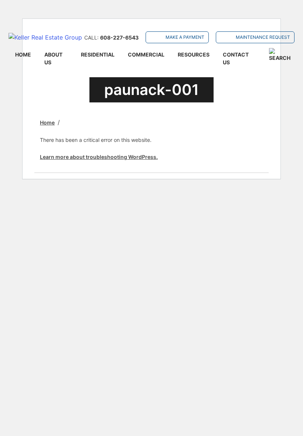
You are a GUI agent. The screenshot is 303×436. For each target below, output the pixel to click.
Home (23, 54)
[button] (281, 55)
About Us (53, 58)
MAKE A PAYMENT (185, 37)
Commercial (146, 54)
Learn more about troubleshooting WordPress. (99, 157)
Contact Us (236, 58)
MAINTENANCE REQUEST (263, 37)
